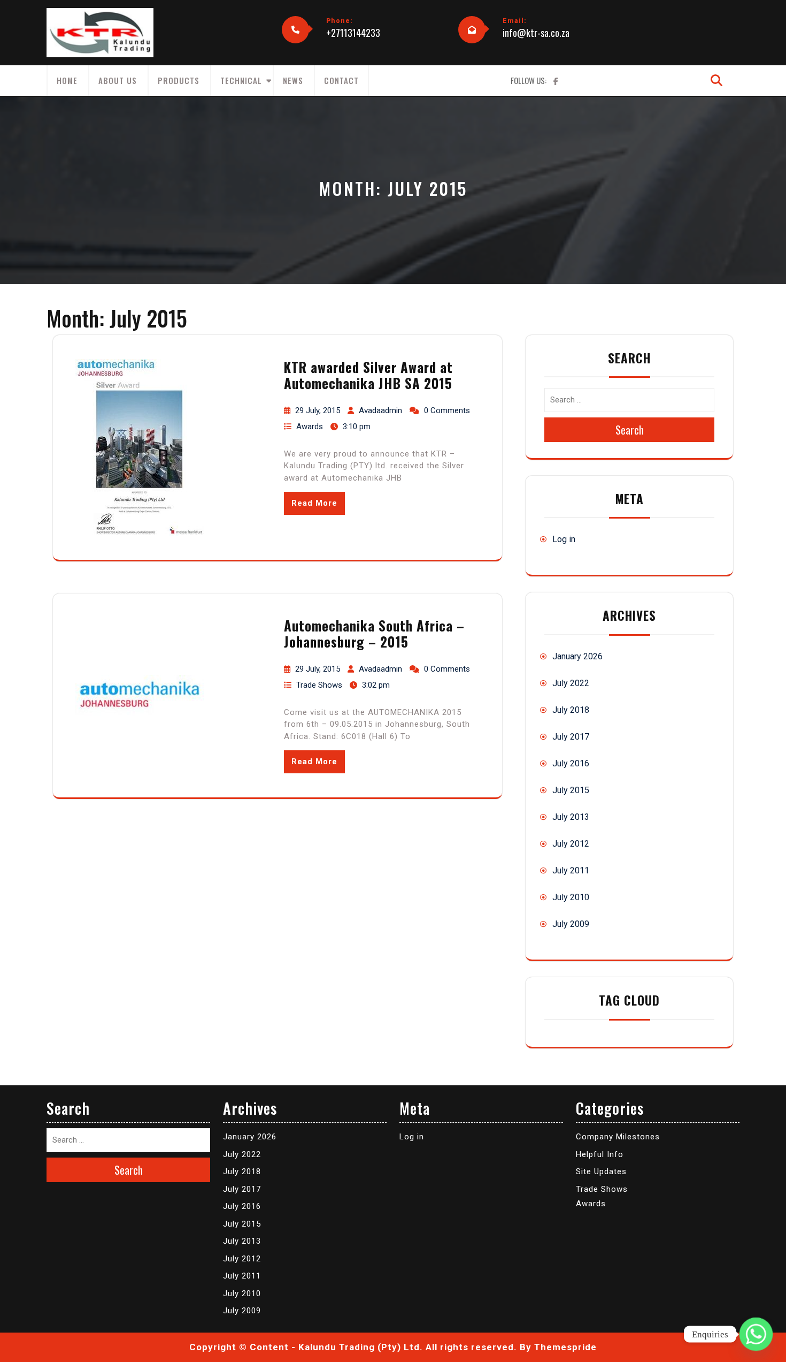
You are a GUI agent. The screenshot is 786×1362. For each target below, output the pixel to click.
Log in (563, 539)
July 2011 (570, 870)
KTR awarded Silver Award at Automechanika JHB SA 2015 (368, 375)
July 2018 (570, 710)
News (293, 80)
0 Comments (447, 410)
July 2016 (570, 763)
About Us (117, 80)
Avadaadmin (380, 410)
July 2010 (570, 897)
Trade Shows (319, 685)
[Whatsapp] (756, 1334)
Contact (341, 80)
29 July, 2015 (317, 410)
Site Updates (601, 1171)
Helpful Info (599, 1154)
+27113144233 (353, 33)
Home (67, 80)
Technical (241, 80)
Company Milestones (618, 1137)
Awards (309, 426)
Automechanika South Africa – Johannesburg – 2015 (374, 633)
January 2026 (577, 656)
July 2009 (570, 924)
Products (178, 80)
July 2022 (570, 683)
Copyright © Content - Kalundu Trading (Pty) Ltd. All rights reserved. (353, 1347)
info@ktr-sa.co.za (536, 33)
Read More (314, 503)
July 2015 (570, 790)
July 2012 (570, 844)
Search (629, 430)
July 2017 (570, 737)
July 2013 (570, 817)
